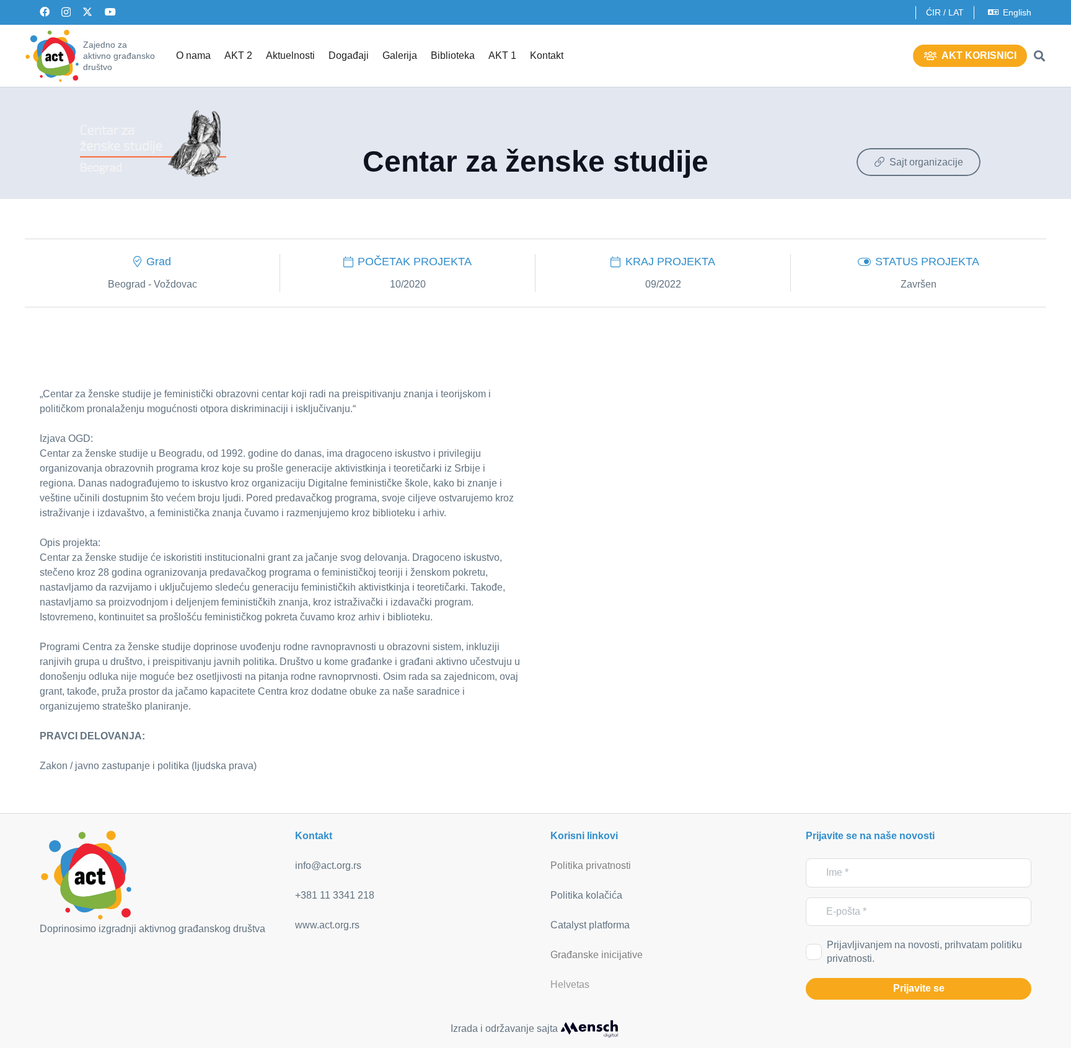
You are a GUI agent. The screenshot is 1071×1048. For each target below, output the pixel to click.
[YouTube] (110, 12)
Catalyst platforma (590, 925)
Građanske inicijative (596, 954)
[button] (1039, 55)
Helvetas (569, 984)
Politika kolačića (586, 895)
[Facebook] (45, 12)
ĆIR (933, 12)
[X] (87, 12)
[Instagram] (66, 12)
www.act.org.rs (327, 925)
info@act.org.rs (328, 865)
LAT (956, 12)
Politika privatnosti (590, 865)
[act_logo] (52, 56)
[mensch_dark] (589, 1028)
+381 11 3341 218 (334, 895)
